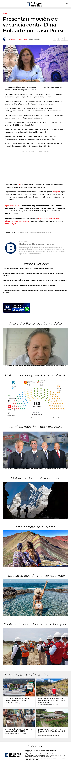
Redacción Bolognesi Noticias (18, 39)
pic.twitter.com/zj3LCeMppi (17, 221)
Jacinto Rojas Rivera (9, 703)
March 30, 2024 (12, 224)
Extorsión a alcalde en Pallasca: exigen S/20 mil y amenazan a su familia (28, 268)
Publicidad (53, 750)
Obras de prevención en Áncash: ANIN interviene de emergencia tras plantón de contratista (35, 280)
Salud (58, 752)
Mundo (33, 750)
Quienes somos (45, 750)
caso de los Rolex (22, 232)
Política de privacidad (31, 752)
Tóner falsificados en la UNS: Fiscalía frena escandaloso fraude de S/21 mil (29, 285)
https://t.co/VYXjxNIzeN (48, 219)
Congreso (56, 192)
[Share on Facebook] (54, 39)
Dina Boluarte (33, 232)
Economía (27, 750)
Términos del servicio (44, 752)
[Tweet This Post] (58, 39)
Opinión (38, 750)
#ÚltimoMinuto (14, 206)
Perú (19, 185)
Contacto (53, 752)
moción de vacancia (44, 232)
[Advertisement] (35, 166)
